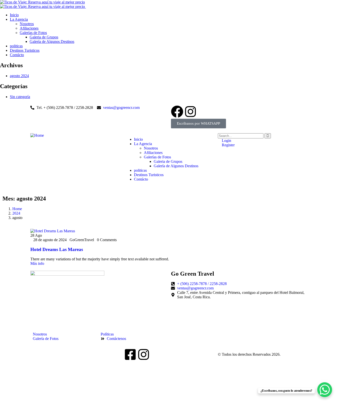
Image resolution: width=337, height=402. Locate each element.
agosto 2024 (19, 76)
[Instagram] (190, 111)
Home (17, 209)
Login (226, 140)
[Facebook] (177, 111)
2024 (16, 213)
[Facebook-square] (130, 354)
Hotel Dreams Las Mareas (56, 249)
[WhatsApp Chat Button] (324, 389)
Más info (37, 263)
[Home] (37, 135)
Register (228, 145)
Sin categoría (20, 97)
